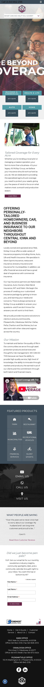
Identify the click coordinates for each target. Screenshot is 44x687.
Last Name (12, 589)
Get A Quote (20, 630)
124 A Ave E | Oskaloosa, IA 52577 (22, 650)
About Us (21, 633)
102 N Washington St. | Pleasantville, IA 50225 (22, 660)
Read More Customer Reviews (22, 540)
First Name (12, 582)
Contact (31, 633)
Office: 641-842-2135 (13, 643)
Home (9, 630)
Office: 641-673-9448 (13, 653)
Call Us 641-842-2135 (12, 2)
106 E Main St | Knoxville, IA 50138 (22, 640)
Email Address (13, 597)
